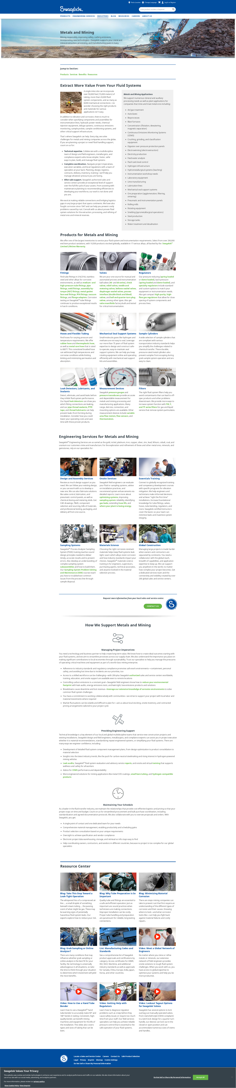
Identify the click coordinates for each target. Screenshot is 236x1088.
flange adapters (79, 297)
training (156, 763)
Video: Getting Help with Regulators (113, 1005)
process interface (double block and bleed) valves (116, 294)
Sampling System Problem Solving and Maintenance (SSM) (78, 571)
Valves (103, 272)
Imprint (91, 1060)
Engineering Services (84, 16)
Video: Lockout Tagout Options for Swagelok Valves (155, 1005)
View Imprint (25, 1085)
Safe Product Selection (131, 1056)
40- (111, 282)
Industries (102, 16)
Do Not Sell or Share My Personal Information (92, 1063)
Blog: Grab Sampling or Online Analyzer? (76, 950)
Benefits (82, 74)
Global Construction (150, 545)
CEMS (74, 770)
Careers (136, 16)
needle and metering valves (114, 287)
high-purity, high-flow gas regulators (155, 296)
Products (65, 16)
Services (73, 74)
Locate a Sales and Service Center (87, 1056)
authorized (134, 675)
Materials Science (109, 545)
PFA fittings (82, 294)
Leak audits (68, 763)
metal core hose (76, 346)
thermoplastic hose (85, 343)
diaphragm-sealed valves (111, 291)
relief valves (112, 285)
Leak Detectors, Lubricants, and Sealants (77, 390)
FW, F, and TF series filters (155, 406)
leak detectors (76, 401)
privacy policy (39, 1081)
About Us (147, 16)
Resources (123, 16)
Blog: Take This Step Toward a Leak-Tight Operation (76, 895)
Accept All (200, 1077)
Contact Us (153, 606)
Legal (76, 1060)
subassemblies (67, 566)
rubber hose (66, 343)
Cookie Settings (111, 1060)
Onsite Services (108, 478)
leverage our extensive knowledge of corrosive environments (135, 689)
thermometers (106, 419)
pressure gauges (116, 392)
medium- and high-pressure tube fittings (78, 284)
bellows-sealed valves (126, 288)
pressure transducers (110, 395)
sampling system (108, 500)
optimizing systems (109, 497)
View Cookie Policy (12, 1085)
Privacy (83, 1060)
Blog (113, 16)
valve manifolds (107, 303)
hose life (122, 503)
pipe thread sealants (77, 407)
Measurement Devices (112, 388)
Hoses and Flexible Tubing (74, 333)
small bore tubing (139, 774)
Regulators (145, 272)
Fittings (64, 272)
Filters (142, 388)
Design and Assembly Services (76, 478)
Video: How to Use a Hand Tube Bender (77, 1005)
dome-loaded (147, 279)
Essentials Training (149, 478)
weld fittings (74, 288)
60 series (121, 282)
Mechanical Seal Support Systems (118, 333)
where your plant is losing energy (115, 506)
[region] (118, 1077)
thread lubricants (77, 410)
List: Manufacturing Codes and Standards (116, 950)
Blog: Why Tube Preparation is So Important (118, 895)
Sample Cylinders (148, 333)
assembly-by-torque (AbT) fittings (76, 290)
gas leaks (104, 503)
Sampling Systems (70, 545)
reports (128, 763)
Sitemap (99, 1060)
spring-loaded (167, 276)
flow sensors (122, 416)
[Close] (232, 1077)
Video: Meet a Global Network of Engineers (157, 950)
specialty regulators (148, 285)
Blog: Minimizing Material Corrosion (153, 895)
